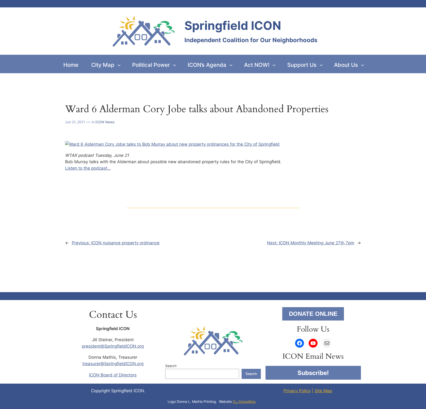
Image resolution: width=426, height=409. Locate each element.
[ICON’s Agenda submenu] (230, 65)
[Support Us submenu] (321, 65)
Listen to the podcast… (88, 168)
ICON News (104, 122)
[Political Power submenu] (174, 65)
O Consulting (244, 401)
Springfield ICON (232, 25)
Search (171, 366)
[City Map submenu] (119, 65)
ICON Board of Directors (113, 375)
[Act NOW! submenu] (274, 65)
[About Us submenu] (362, 65)
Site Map (323, 390)
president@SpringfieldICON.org (113, 346)
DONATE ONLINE (313, 313)
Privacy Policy (297, 390)
